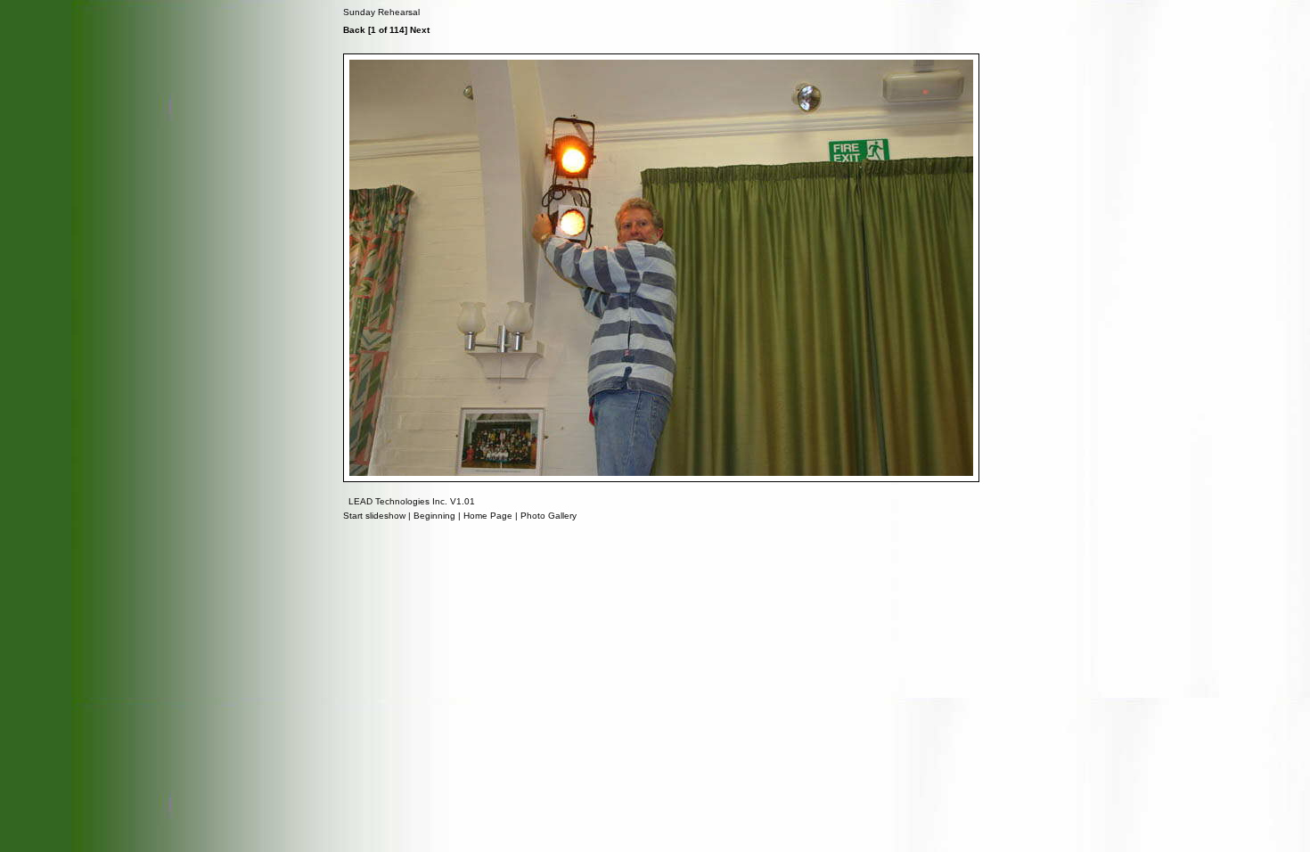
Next (420, 30)
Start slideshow (374, 515)
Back (354, 30)
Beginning (434, 515)
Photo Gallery (548, 515)
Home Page (487, 515)
